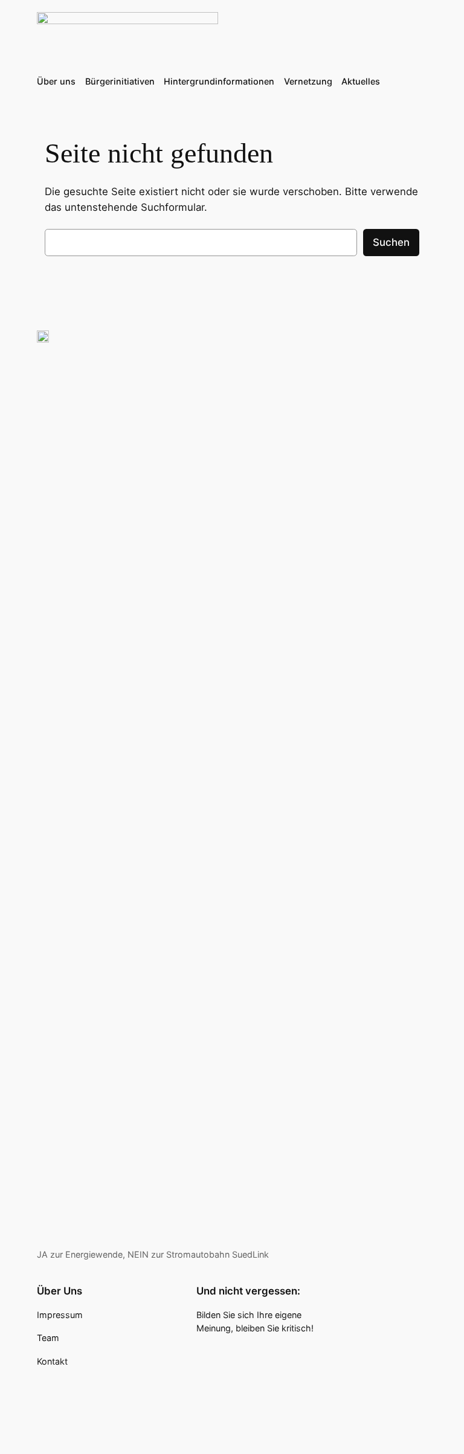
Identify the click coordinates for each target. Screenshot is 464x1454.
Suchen (391, 242)
